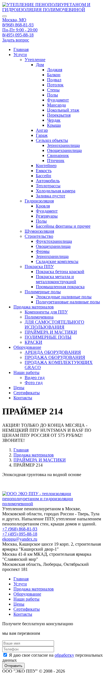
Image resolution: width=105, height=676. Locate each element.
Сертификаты (26, 392)
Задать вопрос (15, 40)
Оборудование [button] (27, 347)
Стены (53, 89)
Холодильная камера (55, 190)
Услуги (20, 584)
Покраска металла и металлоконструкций (56, 279)
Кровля (43, 206)
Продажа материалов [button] (33, 306)
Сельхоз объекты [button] (52, 140)
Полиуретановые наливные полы (68, 301)
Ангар (42, 130)
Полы (52, 95)
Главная (21, 49)
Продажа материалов (33, 455)
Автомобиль (48, 180)
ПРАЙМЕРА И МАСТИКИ (51, 332)
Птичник (55, 160)
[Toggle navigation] (4, 16)
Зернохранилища (63, 145)
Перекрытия (59, 115)
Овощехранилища (64, 150)
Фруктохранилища (54, 241)
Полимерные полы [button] (43, 291)
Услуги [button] (20, 54)
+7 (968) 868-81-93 (19, 529)
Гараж (42, 135)
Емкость (44, 170)
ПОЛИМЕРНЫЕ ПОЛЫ (48, 337)
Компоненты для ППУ (46, 312)
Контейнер (46, 165)
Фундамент (58, 100)
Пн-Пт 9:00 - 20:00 (20, 29)
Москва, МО (14, 19)
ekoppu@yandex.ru (19, 539)
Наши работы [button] (26, 372)
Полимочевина (39, 317)
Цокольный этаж (63, 110)
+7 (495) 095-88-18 (19, 534)
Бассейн (43, 175)
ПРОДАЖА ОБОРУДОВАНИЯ (55, 357)
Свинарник (58, 155)
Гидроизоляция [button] (39, 201)
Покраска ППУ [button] (39, 266)
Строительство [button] (39, 236)
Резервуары (47, 216)
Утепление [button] (35, 59)
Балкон (53, 74)
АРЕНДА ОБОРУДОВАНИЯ (53, 352)
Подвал (54, 79)
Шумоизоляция (39, 231)
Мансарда (56, 105)
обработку (64, 655)
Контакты (22, 397)
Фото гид (34, 382)
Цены (18, 387)
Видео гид (35, 377)
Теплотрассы (48, 185)
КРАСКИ (33, 342)
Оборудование (27, 594)
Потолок (55, 84)
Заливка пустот (50, 195)
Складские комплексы (57, 261)
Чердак (53, 120)
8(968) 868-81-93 (18, 24)
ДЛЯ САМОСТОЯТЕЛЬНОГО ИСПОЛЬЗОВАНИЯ (54, 324)
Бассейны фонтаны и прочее (63, 226)
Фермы (43, 251)
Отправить (13, 666)
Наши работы (26, 599)
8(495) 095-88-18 (18, 35)
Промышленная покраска (60, 286)
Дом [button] (40, 64)
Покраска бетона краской (60, 271)
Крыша (54, 125)
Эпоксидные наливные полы (64, 296)
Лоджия (54, 69)
